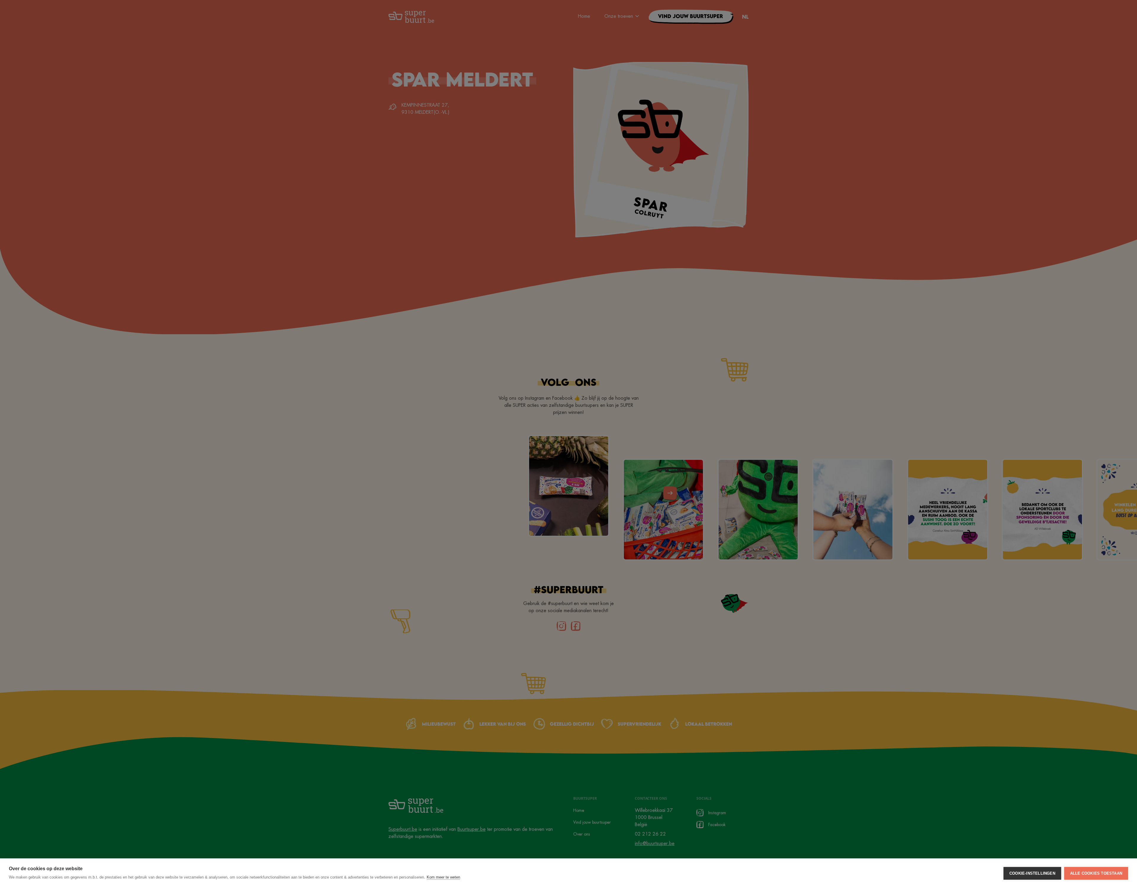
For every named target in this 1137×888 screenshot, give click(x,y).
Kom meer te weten (443, 877)
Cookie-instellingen (1032, 873)
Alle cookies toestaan (1096, 873)
